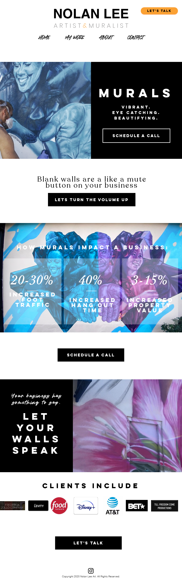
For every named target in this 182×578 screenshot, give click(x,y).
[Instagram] (91, 571)
